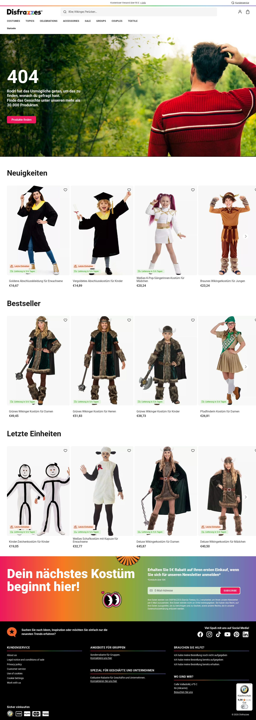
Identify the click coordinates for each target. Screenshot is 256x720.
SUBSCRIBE (230, 590)
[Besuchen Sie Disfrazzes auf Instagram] (209, 634)
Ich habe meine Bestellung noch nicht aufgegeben (200, 655)
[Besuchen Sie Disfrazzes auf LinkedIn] (245, 634)
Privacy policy (14, 664)
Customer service (16, 669)
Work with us (14, 682)
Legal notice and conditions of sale (25, 659)
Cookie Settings (15, 678)
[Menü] (250, 685)
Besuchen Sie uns (183, 692)
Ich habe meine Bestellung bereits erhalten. (197, 664)
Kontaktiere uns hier (101, 658)
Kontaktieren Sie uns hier (103, 681)
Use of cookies (14, 673)
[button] (245, 236)
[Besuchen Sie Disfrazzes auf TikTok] (218, 634)
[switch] (244, 707)
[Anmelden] (240, 12)
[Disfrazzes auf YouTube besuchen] (227, 634)
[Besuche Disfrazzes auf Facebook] (200, 634)
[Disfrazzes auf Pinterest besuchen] (236, 634)
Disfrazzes (244, 714)
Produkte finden (21, 119)
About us (12, 655)
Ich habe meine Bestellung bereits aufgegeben (198, 659)
